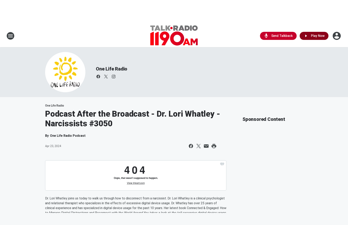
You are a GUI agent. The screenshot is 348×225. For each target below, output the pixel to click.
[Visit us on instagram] (113, 76)
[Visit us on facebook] (98, 76)
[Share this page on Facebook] (191, 146)
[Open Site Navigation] (10, 36)
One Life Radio (111, 69)
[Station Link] (174, 35)
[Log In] (337, 36)
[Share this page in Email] (206, 146)
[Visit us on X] (106, 76)
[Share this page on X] (198, 146)
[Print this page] (214, 146)
